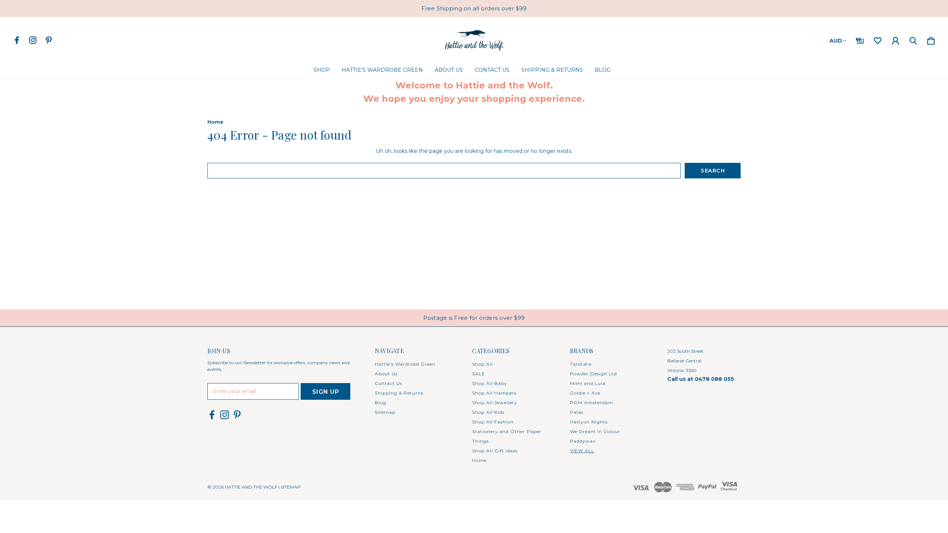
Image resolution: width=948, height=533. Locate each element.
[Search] (913, 39)
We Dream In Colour (595, 431)
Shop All (482, 364)
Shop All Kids (488, 412)
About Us (449, 70)
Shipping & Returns (552, 70)
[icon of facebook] (17, 40)
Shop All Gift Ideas (495, 450)
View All (582, 450)
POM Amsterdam (591, 402)
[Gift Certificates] (860, 39)
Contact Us (492, 70)
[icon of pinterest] (49, 40)
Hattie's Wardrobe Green (382, 70)
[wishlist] (878, 39)
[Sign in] (895, 39)
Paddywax (582, 441)
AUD (836, 40)
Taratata (580, 364)
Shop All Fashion (493, 422)
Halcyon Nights (589, 422)
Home (479, 460)
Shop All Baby (489, 383)
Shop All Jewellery (494, 402)
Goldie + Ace (585, 393)
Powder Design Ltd (593, 373)
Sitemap (385, 412)
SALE (478, 373)
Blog (603, 70)
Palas (576, 412)
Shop (322, 70)
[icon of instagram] (33, 40)
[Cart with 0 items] (931, 39)
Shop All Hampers (494, 393)
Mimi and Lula (587, 383)
